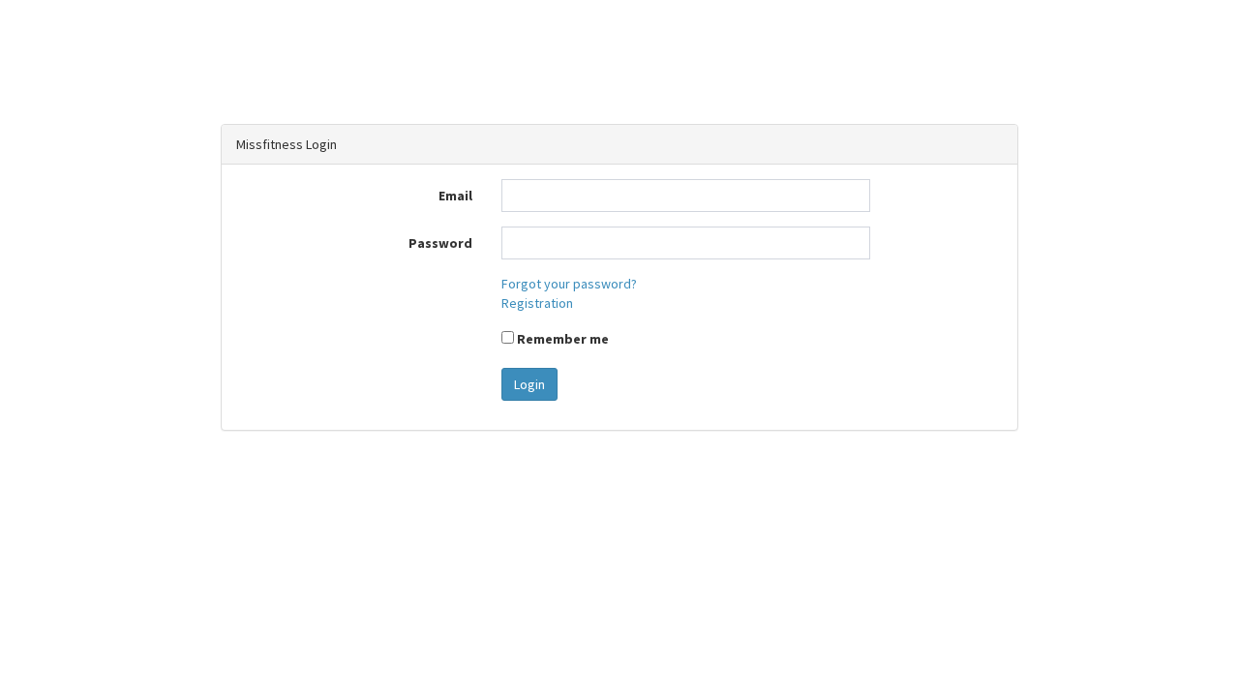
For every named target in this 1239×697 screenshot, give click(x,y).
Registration (537, 303)
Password (440, 243)
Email (455, 195)
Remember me (561, 339)
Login (529, 384)
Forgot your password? (569, 283)
